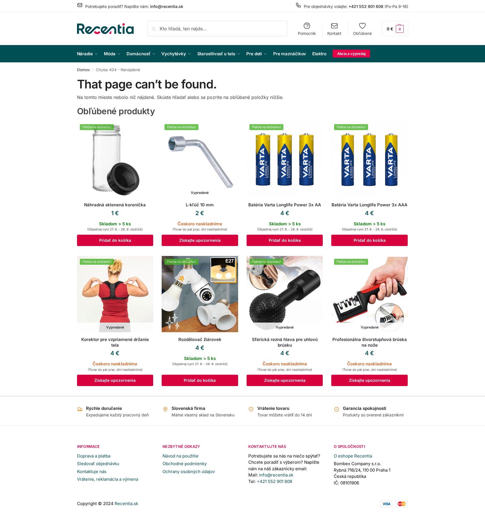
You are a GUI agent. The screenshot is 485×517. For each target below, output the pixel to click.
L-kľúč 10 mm (200, 204)
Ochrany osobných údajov (189, 471)
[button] (395, 28)
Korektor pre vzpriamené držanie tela (115, 342)
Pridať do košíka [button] (115, 240)
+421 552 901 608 (275, 481)
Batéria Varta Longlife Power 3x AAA (369, 204)
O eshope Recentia (353, 456)
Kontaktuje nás (91, 471)
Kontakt (334, 33)
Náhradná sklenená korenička (115, 204)
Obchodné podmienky (185, 463)
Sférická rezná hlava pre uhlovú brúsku (285, 342)
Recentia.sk (126, 503)
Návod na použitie (180, 456)
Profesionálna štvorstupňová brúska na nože (369, 342)
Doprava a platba (93, 456)
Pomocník (307, 33)
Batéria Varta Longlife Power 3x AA (284, 204)
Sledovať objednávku (98, 463)
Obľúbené (362, 33)
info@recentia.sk (276, 475)
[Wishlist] (144, 130)
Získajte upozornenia (200, 240)
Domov (83, 69)
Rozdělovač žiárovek (199, 339)
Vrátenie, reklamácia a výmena (107, 479)
